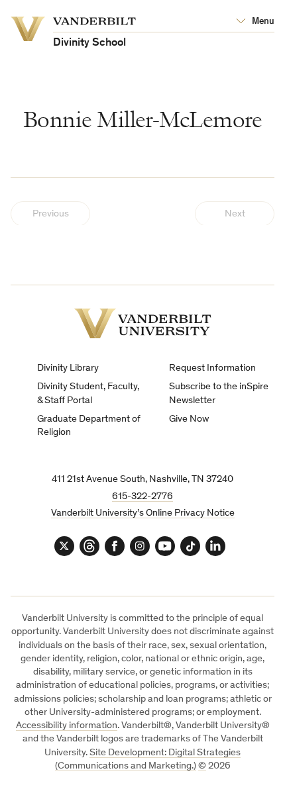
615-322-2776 (142, 497)
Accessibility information (66, 726)
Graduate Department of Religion (89, 426)
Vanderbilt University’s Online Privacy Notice (143, 513)
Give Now (189, 419)
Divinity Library (68, 368)
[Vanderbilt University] (143, 323)
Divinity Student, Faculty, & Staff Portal (88, 393)
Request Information (212, 368)
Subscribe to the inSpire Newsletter (218, 393)
